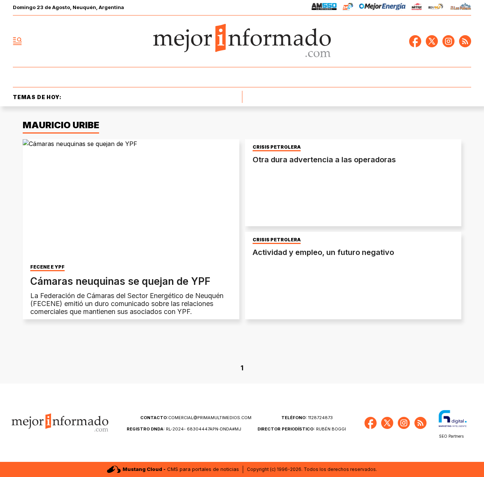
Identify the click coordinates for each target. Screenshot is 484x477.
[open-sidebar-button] (17, 41)
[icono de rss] (465, 41)
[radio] (324, 7)
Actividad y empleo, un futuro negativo (323, 252)
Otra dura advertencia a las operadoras (324, 159)
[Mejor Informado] (242, 41)
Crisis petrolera (277, 147)
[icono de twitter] (432, 41)
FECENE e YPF (47, 267)
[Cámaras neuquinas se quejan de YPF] (131, 200)
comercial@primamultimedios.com (195, 417)
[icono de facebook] (415, 41)
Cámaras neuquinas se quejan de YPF (120, 281)
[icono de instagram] (448, 41)
